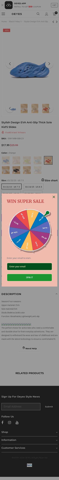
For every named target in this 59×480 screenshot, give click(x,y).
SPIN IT (29, 277)
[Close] (53, 196)
